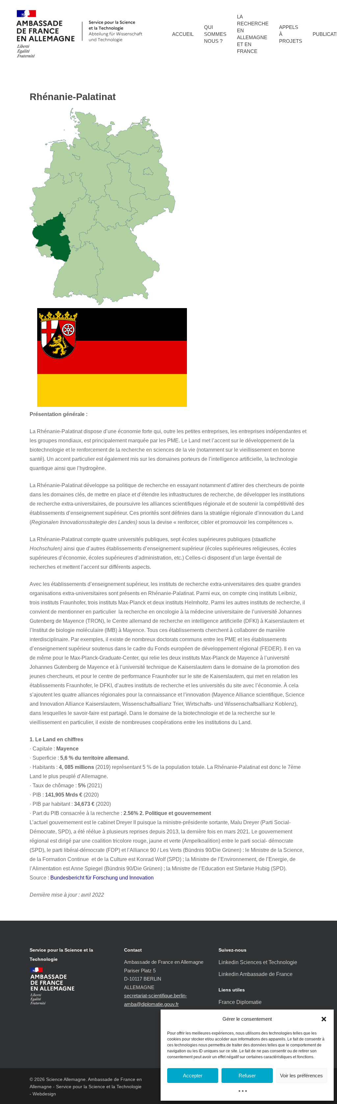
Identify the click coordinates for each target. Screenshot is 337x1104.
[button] (324, 1019)
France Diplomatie (240, 1002)
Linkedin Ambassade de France (256, 974)
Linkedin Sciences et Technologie (258, 962)
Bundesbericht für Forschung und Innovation (102, 878)
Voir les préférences (301, 1075)
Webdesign (44, 1093)
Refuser (247, 1075)
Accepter (192, 1075)
